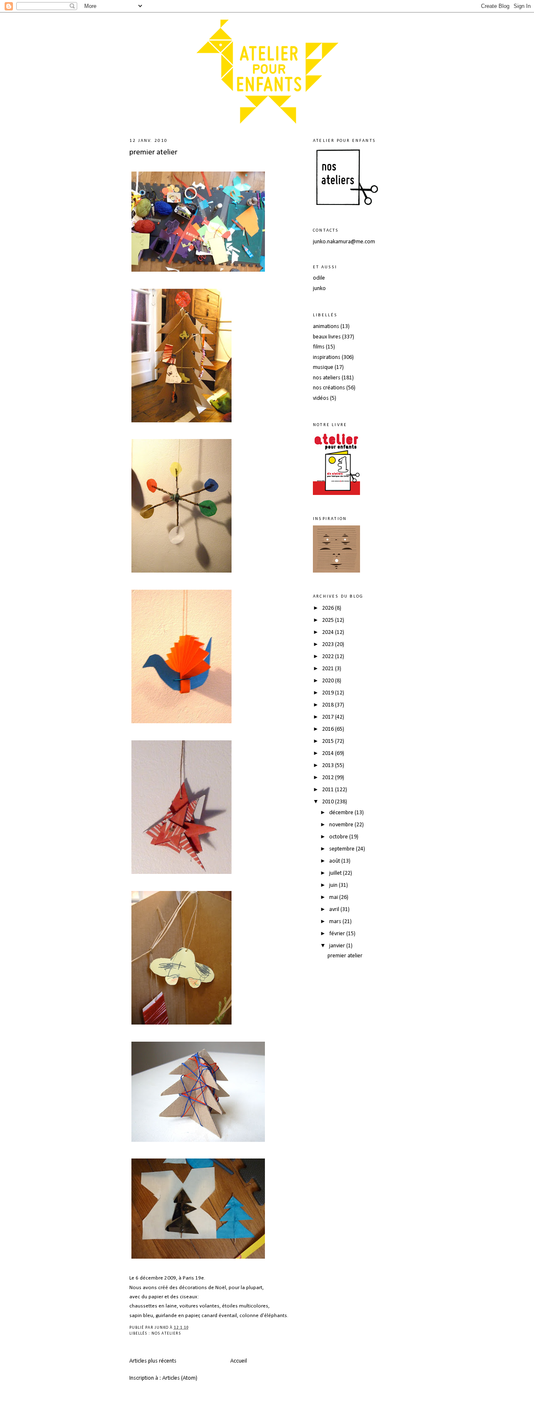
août (335, 861)
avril (334, 909)
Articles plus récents (152, 1361)
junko (319, 288)
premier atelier (153, 152)
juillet (336, 873)
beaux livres (327, 337)
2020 (328, 681)
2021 (328, 669)
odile (319, 278)
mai (334, 897)
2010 (328, 802)
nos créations (329, 388)
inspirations (326, 357)
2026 (328, 608)
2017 (328, 717)
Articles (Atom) (179, 1378)
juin (334, 885)
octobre (339, 837)
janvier (337, 946)
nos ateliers (166, 1333)
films (319, 347)
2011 (328, 790)
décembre (342, 813)
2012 (328, 778)
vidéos (321, 398)
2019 (328, 693)
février (337, 934)
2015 (328, 741)
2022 (328, 657)
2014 (328, 753)
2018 (328, 705)
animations (326, 326)
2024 (328, 632)
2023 (328, 644)
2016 (328, 729)
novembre (342, 825)
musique (323, 367)
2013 (328, 765)
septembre (342, 849)
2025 (328, 620)
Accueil (238, 1361)
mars (336, 922)
